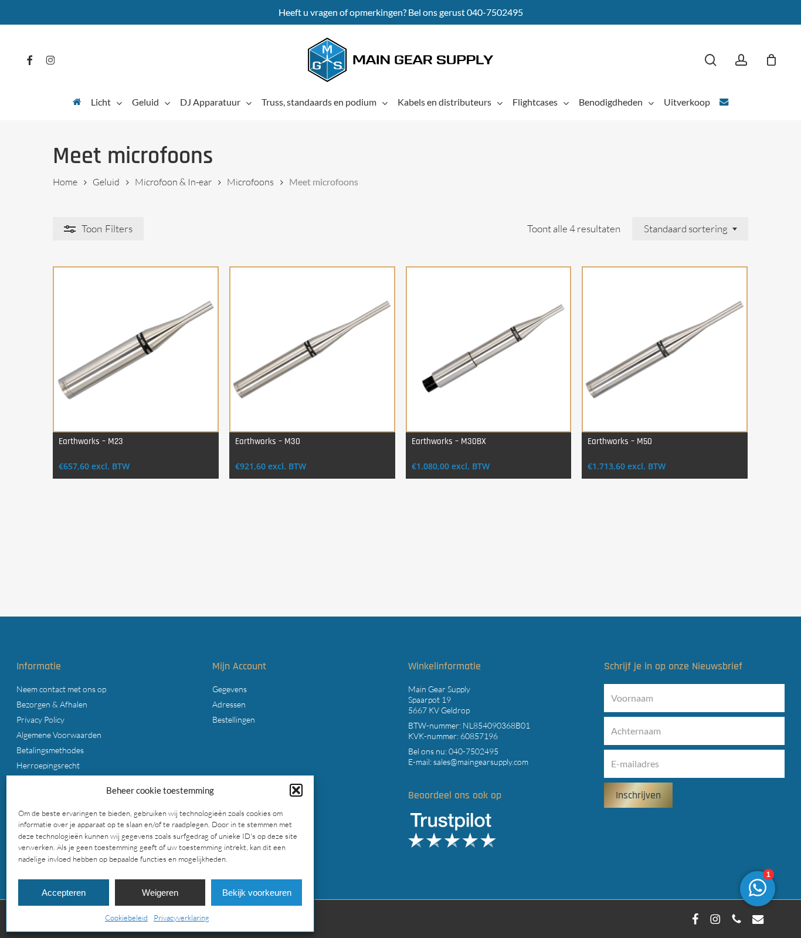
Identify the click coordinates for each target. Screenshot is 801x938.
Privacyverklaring (181, 917)
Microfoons (250, 182)
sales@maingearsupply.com (480, 762)
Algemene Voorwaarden (58, 735)
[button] (296, 790)
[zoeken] (711, 60)
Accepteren (64, 893)
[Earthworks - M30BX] (489, 349)
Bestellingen (233, 719)
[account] (741, 60)
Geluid (106, 182)
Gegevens (229, 689)
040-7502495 (473, 751)
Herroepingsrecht (48, 765)
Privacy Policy (40, 719)
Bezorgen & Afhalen (51, 704)
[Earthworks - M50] (665, 349)
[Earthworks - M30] (312, 349)
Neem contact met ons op (61, 689)
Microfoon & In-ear (173, 182)
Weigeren (160, 893)
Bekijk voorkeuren (256, 893)
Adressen (229, 704)
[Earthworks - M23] (136, 349)
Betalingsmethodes (50, 750)
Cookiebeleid (126, 917)
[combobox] (690, 229)
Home (65, 182)
